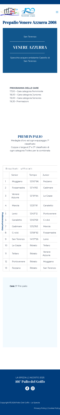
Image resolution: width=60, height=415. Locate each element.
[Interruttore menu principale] (57, 12)
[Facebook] (27, 388)
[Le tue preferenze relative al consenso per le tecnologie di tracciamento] (2, 221)
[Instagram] (33, 388)
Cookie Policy (54, 408)
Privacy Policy (40, 408)
